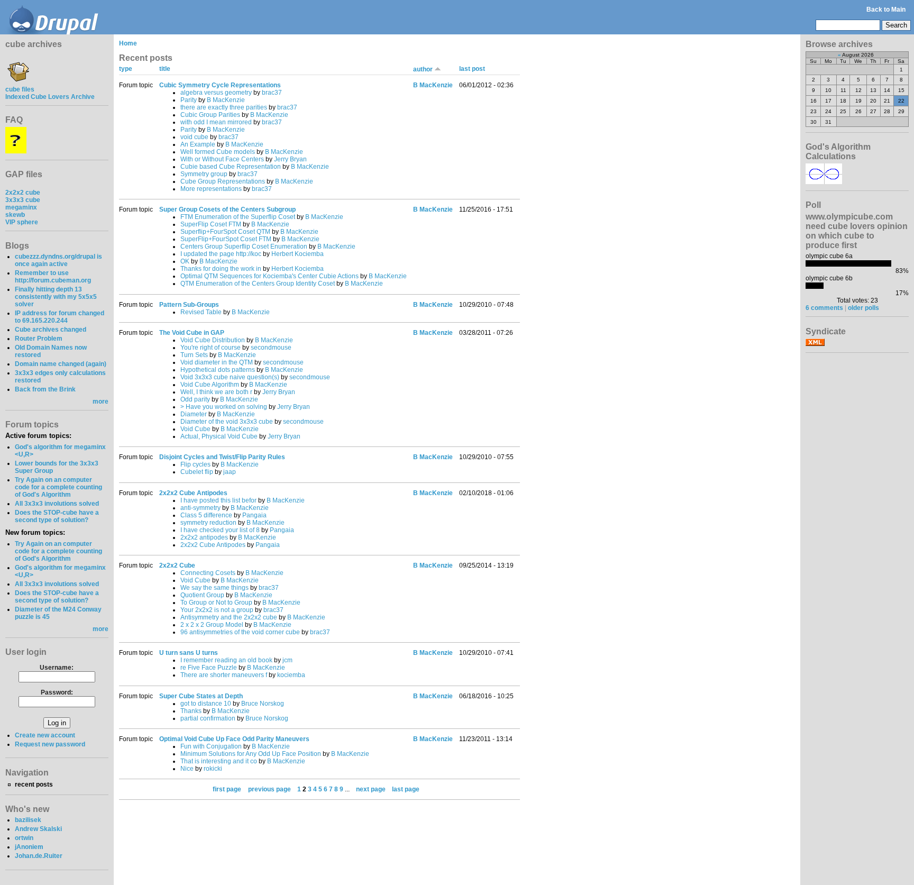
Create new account (45, 735)
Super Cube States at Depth (201, 696)
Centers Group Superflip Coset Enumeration (243, 246)
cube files (19, 89)
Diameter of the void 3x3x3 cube (226, 421)
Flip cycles (195, 464)
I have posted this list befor (218, 500)
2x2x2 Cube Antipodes (193, 493)
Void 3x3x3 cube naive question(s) (229, 377)
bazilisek (28, 820)
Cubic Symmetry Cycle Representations (220, 85)
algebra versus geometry (216, 92)
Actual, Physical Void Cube (219, 436)
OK (184, 261)
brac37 (272, 92)
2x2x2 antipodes (204, 537)
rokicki (213, 768)
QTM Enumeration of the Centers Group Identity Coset (257, 283)
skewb (15, 214)
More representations (211, 189)
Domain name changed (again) (60, 364)
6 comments (824, 308)
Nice (187, 768)
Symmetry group (203, 174)
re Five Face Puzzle (208, 667)
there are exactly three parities (223, 107)
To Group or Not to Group (216, 602)
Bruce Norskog (262, 703)
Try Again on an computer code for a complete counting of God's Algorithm (58, 487)
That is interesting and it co (218, 761)
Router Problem (38, 338)
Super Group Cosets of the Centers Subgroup (227, 209)
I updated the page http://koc (220, 254)
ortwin (24, 838)
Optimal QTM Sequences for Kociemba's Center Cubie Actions (269, 276)
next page (371, 789)
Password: (57, 692)
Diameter (193, 414)
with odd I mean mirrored (216, 122)
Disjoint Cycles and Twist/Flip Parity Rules (222, 457)
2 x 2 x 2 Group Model (211, 624)
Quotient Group (202, 595)
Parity (188, 100)
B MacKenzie (226, 100)
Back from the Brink (45, 389)
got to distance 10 (205, 703)
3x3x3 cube (22, 200)
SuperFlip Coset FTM (210, 224)
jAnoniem (29, 847)
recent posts (34, 784)
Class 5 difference (206, 515)
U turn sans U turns (188, 652)
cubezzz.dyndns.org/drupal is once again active (58, 260)
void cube (194, 137)
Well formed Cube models (217, 152)
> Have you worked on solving (223, 406)
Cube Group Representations (222, 181)
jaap (229, 472)
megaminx (21, 207)
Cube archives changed (50, 329)
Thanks (191, 711)
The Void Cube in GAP (191, 332)
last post (472, 68)
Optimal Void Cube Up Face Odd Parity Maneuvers (234, 739)
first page (227, 789)
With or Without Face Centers (222, 159)
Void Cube (195, 429)
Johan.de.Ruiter (38, 856)
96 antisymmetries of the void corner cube (240, 632)
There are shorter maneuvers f (223, 675)
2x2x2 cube (22, 192)
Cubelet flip (196, 472)
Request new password (50, 744)
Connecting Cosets (207, 573)
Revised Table (201, 312)
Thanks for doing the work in (220, 268)
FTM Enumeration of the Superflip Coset (237, 217)
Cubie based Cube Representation (230, 166)
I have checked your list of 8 (220, 530)
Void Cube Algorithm (209, 384)
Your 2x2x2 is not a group (216, 610)
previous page (269, 789)
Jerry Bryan (290, 159)
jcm (287, 660)
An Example (197, 144)
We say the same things (214, 587)
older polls (863, 308)
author (423, 69)
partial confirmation (207, 718)
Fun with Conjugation (211, 746)
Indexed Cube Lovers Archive (50, 97)
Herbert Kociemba (297, 254)
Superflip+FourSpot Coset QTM (225, 231)
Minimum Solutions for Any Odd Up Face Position (250, 754)
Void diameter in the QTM (216, 362)
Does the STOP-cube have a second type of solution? (57, 516)
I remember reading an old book (226, 660)
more (100, 401)
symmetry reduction (208, 522)
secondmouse (271, 347)
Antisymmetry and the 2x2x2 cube (228, 617)
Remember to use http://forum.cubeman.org (53, 276)
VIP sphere (21, 222)
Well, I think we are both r (216, 392)
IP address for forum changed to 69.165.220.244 (59, 316)
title (164, 68)
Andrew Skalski (38, 829)
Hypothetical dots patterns (217, 369)
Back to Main (886, 9)
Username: (57, 667)
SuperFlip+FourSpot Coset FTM (225, 239)
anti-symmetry (200, 508)
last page (405, 789)
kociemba (291, 675)
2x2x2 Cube (177, 565)
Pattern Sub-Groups (189, 304)
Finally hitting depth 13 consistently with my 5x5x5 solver (56, 297)
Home (128, 43)
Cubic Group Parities (210, 114)
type (125, 68)
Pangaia (254, 515)
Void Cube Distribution (212, 340)
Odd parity (195, 399)
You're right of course (210, 347)
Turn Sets (194, 355)
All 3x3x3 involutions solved (57, 503)
